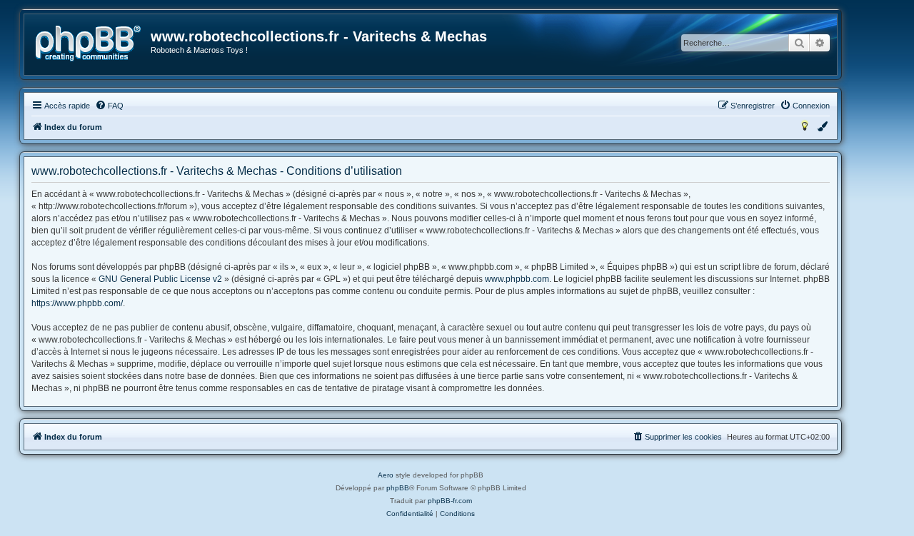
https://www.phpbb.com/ (77, 303)
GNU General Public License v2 (160, 279)
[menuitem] (109, 105)
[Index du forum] (88, 43)
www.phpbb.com (517, 279)
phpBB (397, 488)
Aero (385, 475)
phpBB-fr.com (450, 501)
